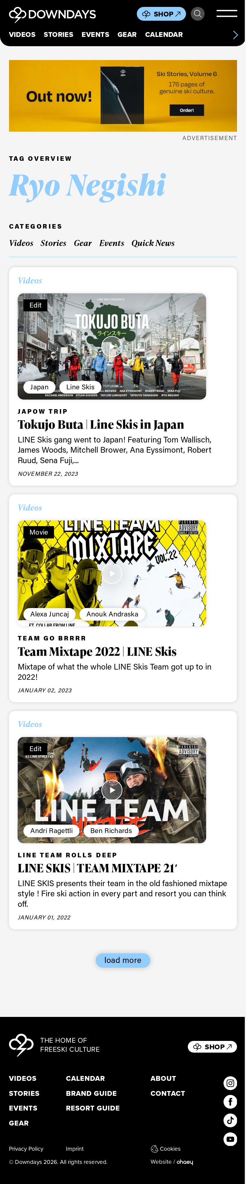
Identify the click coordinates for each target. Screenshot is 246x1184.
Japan (39, 386)
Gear (127, 34)
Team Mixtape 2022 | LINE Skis (97, 651)
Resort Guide (93, 1108)
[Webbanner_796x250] (123, 96)
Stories (58, 34)
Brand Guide (91, 1093)
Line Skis (80, 386)
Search (198, 14)
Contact (168, 1093)
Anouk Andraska (112, 613)
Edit (35, 304)
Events (95, 34)
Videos (22, 34)
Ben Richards (111, 830)
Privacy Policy (26, 1149)
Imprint (75, 1149)
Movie (38, 531)
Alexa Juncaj (49, 613)
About (163, 1078)
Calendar (164, 34)
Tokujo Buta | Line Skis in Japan (101, 424)
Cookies (170, 1149)
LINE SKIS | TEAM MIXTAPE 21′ (98, 868)
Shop (164, 14)
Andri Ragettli (51, 830)
